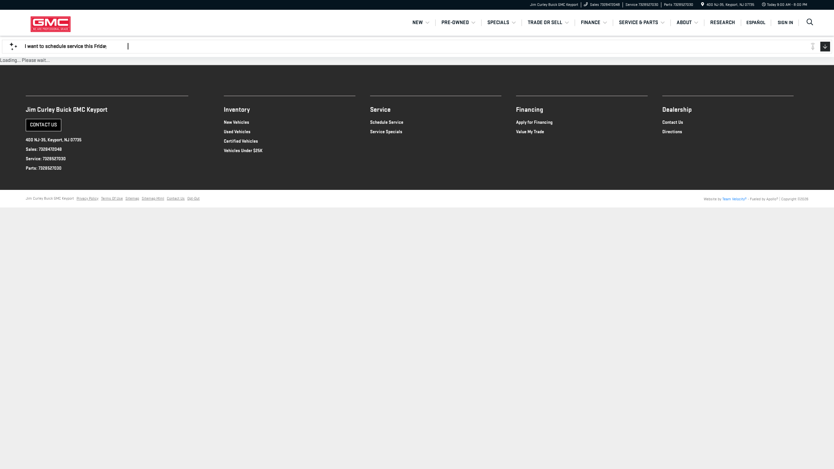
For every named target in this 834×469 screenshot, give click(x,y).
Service (380, 110)
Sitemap (132, 198)
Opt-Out (193, 198)
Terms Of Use (112, 198)
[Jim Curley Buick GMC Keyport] (77, 23)
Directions (672, 132)
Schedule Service (386, 122)
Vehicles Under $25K (243, 150)
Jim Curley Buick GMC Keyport (50, 198)
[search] (810, 23)
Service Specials (386, 132)
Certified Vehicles (241, 141)
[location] (702, 4)
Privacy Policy (87, 198)
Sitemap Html (153, 198)
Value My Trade (530, 132)
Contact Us (43, 125)
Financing (529, 110)
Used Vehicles (237, 132)
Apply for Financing (534, 122)
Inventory (237, 110)
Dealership (677, 110)
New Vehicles (236, 122)
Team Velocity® (734, 199)
